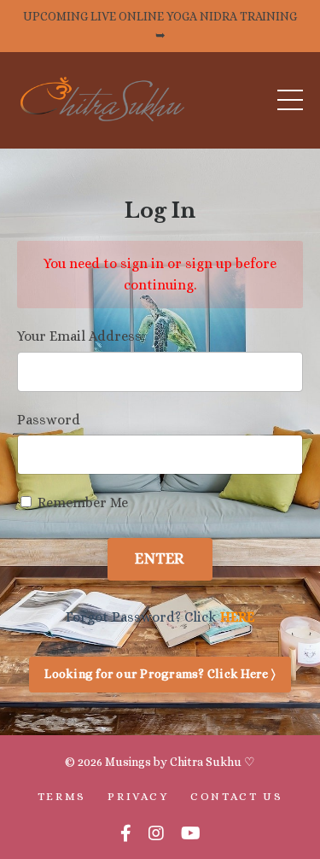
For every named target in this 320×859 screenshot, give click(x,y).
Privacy (138, 796)
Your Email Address (79, 336)
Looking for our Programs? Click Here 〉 (160, 674)
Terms (62, 796)
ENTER (159, 558)
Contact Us (236, 796)
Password (48, 420)
